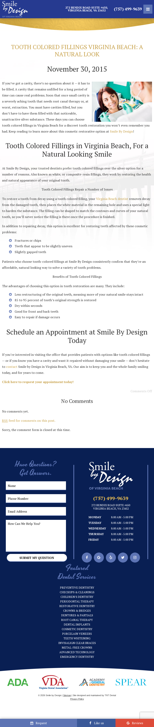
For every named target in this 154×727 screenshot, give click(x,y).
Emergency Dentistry (77, 657)
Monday (94, 517)
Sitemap (67, 695)
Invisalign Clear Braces (77, 643)
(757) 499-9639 (128, 9)
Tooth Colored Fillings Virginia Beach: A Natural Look (77, 50)
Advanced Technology (77, 652)
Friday (93, 539)
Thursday (96, 534)
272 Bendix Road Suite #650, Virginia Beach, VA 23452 (86, 9)
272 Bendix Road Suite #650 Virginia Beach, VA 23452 (110, 507)
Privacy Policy (77, 699)
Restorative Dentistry (77, 606)
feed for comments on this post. (28, 420)
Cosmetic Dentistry (77, 629)
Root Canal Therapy (77, 620)
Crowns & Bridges (77, 610)
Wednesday (97, 528)
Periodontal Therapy (77, 601)
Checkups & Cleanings (77, 592)
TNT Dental (110, 695)
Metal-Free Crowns (77, 647)
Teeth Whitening (77, 638)
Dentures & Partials (77, 615)
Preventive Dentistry (77, 587)
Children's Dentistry (77, 597)
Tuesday (94, 523)
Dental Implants (77, 624)
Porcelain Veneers (77, 634)
